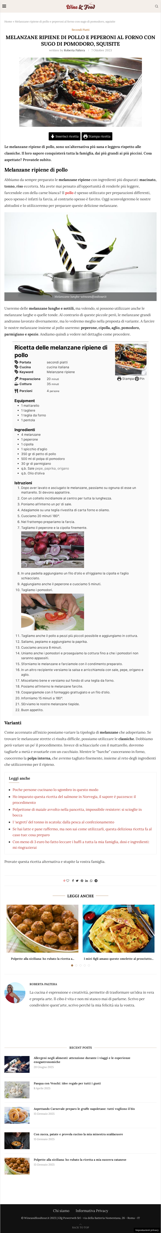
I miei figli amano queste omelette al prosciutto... (118, 959)
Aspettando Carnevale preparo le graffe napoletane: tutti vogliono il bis (84, 1109)
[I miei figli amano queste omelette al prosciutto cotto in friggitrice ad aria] (119, 929)
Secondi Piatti (81, 30)
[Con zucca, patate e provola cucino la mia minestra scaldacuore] (17, 1140)
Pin (141, 379)
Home (8, 21)
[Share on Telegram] (96, 881)
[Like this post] (67, 881)
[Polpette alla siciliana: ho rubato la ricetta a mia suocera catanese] (42, 929)
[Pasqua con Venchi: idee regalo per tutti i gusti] (17, 1089)
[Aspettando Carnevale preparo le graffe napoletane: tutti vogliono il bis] (17, 1115)
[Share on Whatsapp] (91, 881)
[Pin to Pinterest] (82, 881)
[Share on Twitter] (77, 881)
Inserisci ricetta (67, 136)
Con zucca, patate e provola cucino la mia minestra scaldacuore (78, 1134)
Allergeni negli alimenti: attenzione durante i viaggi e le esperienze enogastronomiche (82, 1060)
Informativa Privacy (92, 1210)
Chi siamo (61, 1210)
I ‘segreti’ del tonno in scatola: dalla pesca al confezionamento (63, 822)
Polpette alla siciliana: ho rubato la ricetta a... (42, 959)
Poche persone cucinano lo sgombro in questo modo (55, 789)
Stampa (127, 379)
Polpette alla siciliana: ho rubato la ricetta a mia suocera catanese (80, 1160)
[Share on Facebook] (73, 881)
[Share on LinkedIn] (86, 881)
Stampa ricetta (99, 136)
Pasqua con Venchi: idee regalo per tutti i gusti (67, 1083)
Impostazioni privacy (147, 1230)
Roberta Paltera (74, 50)
